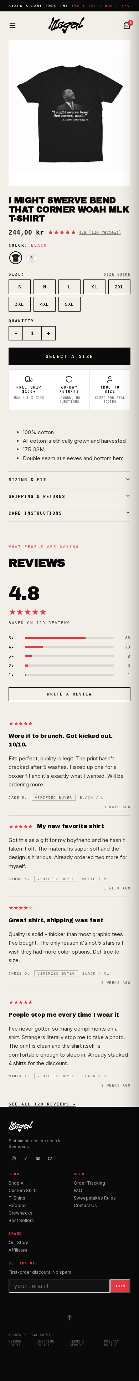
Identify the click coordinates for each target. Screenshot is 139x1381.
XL (94, 287)
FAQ (78, 1190)
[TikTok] (26, 1159)
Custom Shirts (23, 1190)
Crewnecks (20, 1213)
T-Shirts (17, 1198)
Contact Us (85, 1205)
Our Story (18, 1242)
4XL (44, 304)
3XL (19, 304)
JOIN (120, 1286)
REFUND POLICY (15, 1343)
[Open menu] (12, 25)
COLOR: (28, 245)
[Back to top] (69, 1317)
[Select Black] (16, 258)
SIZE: (17, 274)
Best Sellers (21, 1220)
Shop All (17, 1183)
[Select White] (31, 258)
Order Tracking (89, 1183)
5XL (69, 304)
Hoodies (18, 1205)
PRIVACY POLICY (111, 1343)
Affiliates (18, 1250)
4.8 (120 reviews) (100, 232)
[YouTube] (38, 1159)
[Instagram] (14, 1159)
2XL (119, 287)
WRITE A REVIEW (69, 694)
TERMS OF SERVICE (78, 1343)
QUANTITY (21, 321)
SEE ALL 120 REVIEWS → (42, 1104)
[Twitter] (50, 1159)
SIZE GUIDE (117, 274)
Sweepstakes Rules (95, 1198)
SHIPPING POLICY (45, 1343)
